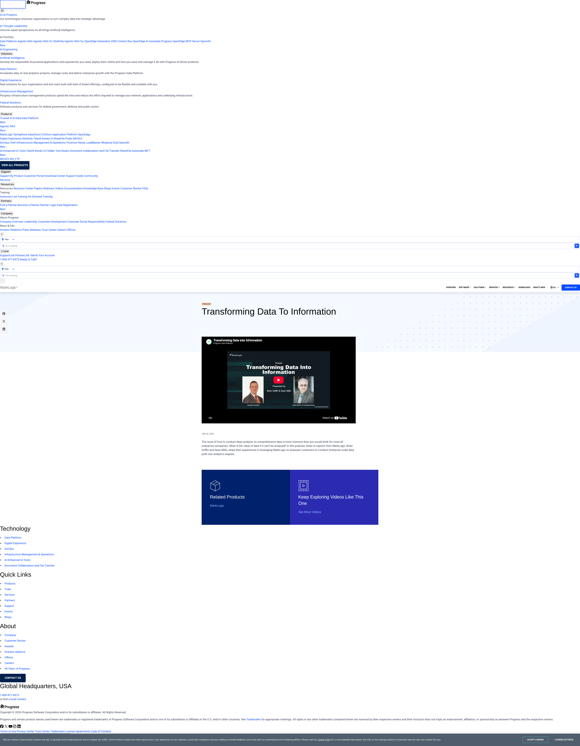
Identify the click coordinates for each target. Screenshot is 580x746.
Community (91, 176)
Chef (13, 142)
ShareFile (59, 138)
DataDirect (34, 134)
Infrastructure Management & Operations (41, 142)
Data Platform (8, 41)
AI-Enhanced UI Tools (13, 150)
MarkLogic (6, 134)
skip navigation (13, 4)
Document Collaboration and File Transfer (30, 565)
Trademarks (253, 719)
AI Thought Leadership (13, 26)
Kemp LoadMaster (89, 142)
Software (464, 287)
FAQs (145, 188)
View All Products (14, 165)
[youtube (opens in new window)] (11, 727)
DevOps (4, 142)
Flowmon (71, 142)
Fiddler (51, 150)
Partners (6, 200)
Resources (7, 184)
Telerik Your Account (42, 255)
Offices (71, 229)
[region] (290, 740)
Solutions (6, 53)
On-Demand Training (40, 196)
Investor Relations (11, 229)
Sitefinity (27, 138)
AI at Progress (8, 14)
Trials (8, 589)
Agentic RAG (25, 41)
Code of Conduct (101, 731)
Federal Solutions (10, 102)
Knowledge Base (93, 188)
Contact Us (571, 287)
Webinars (49, 188)
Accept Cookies (535, 739)
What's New (539, 287)
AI (2, 10)
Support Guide (74, 176)
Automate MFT (75, 153)
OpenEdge (84, 134)
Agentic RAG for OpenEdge (80, 41)
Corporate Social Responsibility (86, 221)
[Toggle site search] (2, 264)
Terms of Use (8, 731)
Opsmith (105, 43)
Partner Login (48, 205)
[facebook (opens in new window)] (2, 727)
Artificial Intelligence (12, 58)
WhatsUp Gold (109, 142)
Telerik (37, 138)
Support (6, 171)
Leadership (30, 221)
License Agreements (77, 731)
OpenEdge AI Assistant (146, 41)
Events (116, 188)
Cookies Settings (564, 739)
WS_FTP (15, 159)
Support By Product (11, 176)
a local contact (17, 699)
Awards (9, 646)
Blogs (107, 188)
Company (7, 213)
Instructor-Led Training (13, 196)
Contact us (13, 678)
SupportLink (7, 255)
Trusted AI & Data (10, 118)
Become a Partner (28, 205)
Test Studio (62, 150)
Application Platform (64, 134)
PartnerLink (22, 255)
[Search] (2, 234)
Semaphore (20, 134)
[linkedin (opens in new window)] (19, 727)
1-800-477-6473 (9, 259)
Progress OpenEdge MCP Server (180, 41)
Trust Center (48, 229)
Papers (38, 188)
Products (6, 114)
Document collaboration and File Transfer (94, 150)
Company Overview (11, 221)
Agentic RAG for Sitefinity (48, 41)
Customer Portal (34, 176)
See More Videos (309, 512)
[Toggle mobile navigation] (2, 281)
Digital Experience (11, 80)
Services (5, 180)
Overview (451, 287)
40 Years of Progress (17, 668)
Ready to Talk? (28, 259)
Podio (68, 138)
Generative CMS (107, 41)
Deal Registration (38, 207)
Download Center (55, 176)
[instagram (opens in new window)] (15, 727)
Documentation (73, 188)
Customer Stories (130, 188)
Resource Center (23, 188)
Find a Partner (8, 205)
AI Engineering (8, 49)
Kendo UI (47, 138)
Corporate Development (52, 221)
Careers (61, 229)
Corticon (46, 134)
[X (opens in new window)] (6, 727)
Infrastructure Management (16, 91)
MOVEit (77, 138)
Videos (59, 188)
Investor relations (15, 652)
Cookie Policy (324, 739)
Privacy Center (25, 731)
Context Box (124, 41)
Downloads (524, 287)
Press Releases (31, 229)
